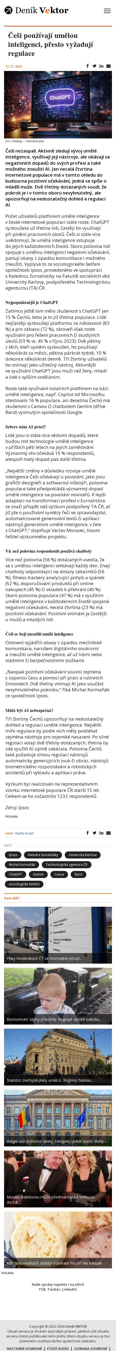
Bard (78, 874)
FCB (42, 1289)
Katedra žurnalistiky (43, 855)
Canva (59, 874)
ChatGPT (15, 874)
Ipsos (13, 855)
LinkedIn (69, 1289)
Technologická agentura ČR (66, 864)
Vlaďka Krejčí (24, 833)
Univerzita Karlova (83, 855)
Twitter (53, 1289)
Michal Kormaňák (22, 864)
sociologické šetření (24, 884)
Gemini (38, 874)
